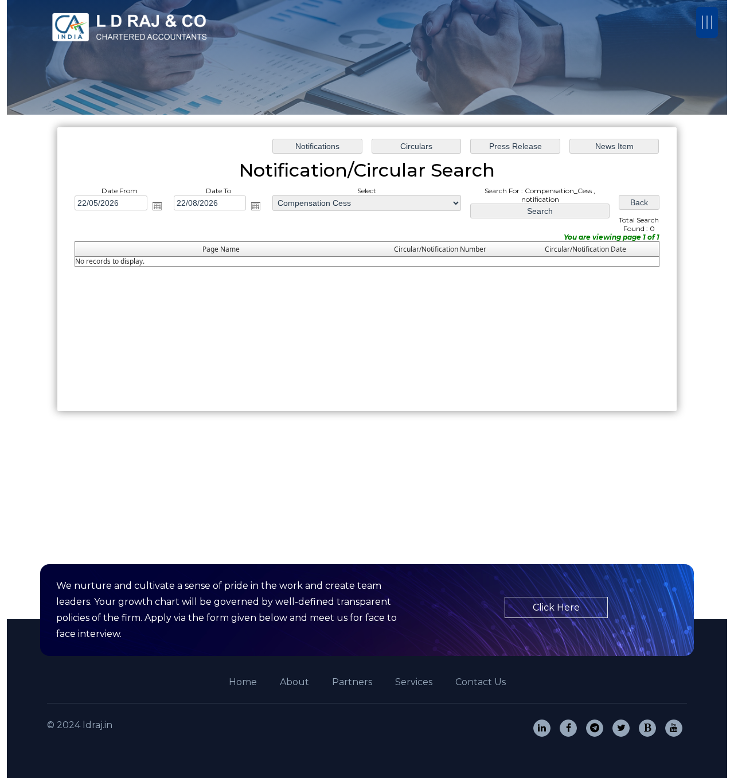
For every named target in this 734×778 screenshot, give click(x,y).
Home (243, 682)
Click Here (556, 607)
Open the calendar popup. (157, 206)
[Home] (132, 27)
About (294, 682)
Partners (352, 682)
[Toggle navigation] (707, 22)
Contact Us (480, 682)
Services (413, 682)
